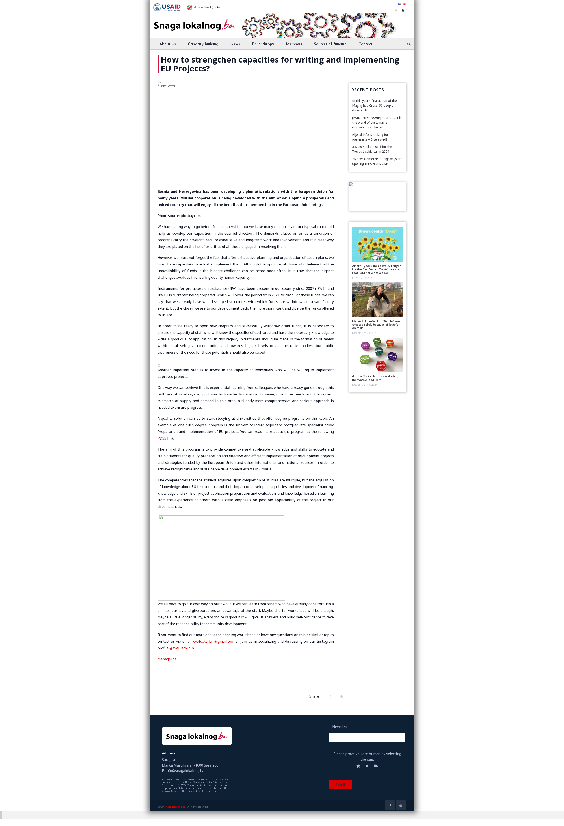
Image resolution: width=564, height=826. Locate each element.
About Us (168, 44)
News (235, 44)
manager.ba (167, 659)
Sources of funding (330, 44)
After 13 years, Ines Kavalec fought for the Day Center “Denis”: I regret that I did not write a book (376, 269)
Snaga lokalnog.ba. (175, 807)
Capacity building (203, 44)
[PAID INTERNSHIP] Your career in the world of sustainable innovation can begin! (377, 122)
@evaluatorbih (181, 648)
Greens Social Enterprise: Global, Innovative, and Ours (375, 378)
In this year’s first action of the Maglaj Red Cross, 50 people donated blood (374, 105)
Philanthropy (263, 44)
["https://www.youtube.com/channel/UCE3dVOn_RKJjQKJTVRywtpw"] (403, 10)
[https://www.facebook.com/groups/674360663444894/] (396, 10)
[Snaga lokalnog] (194, 21)
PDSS (162, 438)
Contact (365, 44)
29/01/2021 (168, 86)
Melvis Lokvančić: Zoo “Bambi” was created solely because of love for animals (376, 324)
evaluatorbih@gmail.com (213, 641)
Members (294, 44)
